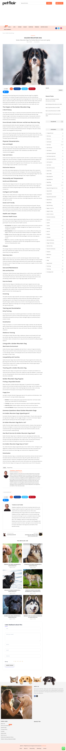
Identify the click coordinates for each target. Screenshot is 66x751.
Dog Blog (55, 182)
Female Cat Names (55, 217)
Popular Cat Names (55, 248)
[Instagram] (61, 28)
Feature (19, 26)
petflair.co (20, 471)
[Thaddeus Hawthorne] (6, 471)
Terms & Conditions (5, 725)
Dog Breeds (55, 185)
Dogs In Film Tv (55, 208)
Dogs (9, 26)
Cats (14, 26)
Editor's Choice (55, 214)
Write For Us (3, 735)
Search (47, 88)
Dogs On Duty (55, 211)
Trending (37, 26)
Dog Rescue (55, 199)
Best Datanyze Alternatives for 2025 (54, 104)
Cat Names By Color (55, 156)
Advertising (3, 727)
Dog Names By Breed (55, 196)
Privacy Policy (4, 729)
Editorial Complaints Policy (7, 737)
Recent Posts (9, 467)
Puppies (55, 251)
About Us (3, 723)
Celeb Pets (55, 170)
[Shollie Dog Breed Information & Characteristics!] (12, 578)
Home (5, 26)
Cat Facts (55, 144)
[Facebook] (56, 28)
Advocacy (55, 136)
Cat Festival (55, 147)
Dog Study (55, 202)
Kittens (55, 234)
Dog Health (55, 191)
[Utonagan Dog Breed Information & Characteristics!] (32, 553)
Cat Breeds (55, 141)
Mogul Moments (7, 29)
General (55, 219)
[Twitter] (59, 28)
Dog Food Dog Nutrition (55, 188)
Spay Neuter (55, 263)
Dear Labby (55, 173)
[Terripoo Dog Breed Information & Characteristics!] (12, 553)
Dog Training (55, 205)
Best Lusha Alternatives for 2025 (53, 110)
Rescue (55, 257)
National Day (55, 245)
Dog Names (55, 193)
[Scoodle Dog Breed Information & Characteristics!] (12, 604)
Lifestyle (55, 237)
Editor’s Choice (44, 26)
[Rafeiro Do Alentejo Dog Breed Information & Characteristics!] (32, 578)
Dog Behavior (55, 179)
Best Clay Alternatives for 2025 (53, 107)
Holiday (25, 26)
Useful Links (4, 721)
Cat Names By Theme (55, 159)
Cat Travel (55, 165)
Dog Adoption (55, 176)
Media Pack (3, 733)
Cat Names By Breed (55, 153)
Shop (55, 260)
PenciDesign (44, 745)
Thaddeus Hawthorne (16, 470)
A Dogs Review (55, 133)
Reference (55, 254)
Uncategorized (55, 271)
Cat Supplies (55, 162)
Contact (2, 731)
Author (4, 467)
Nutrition (31, 26)
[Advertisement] (33, 15)
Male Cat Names (55, 240)
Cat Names (55, 150)
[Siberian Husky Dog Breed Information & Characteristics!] (32, 604)
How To (55, 231)
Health (55, 222)
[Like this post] (11, 89)
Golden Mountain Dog (7, 492)
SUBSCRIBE (59, 3)
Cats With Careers (55, 167)
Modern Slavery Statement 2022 (8, 739)
